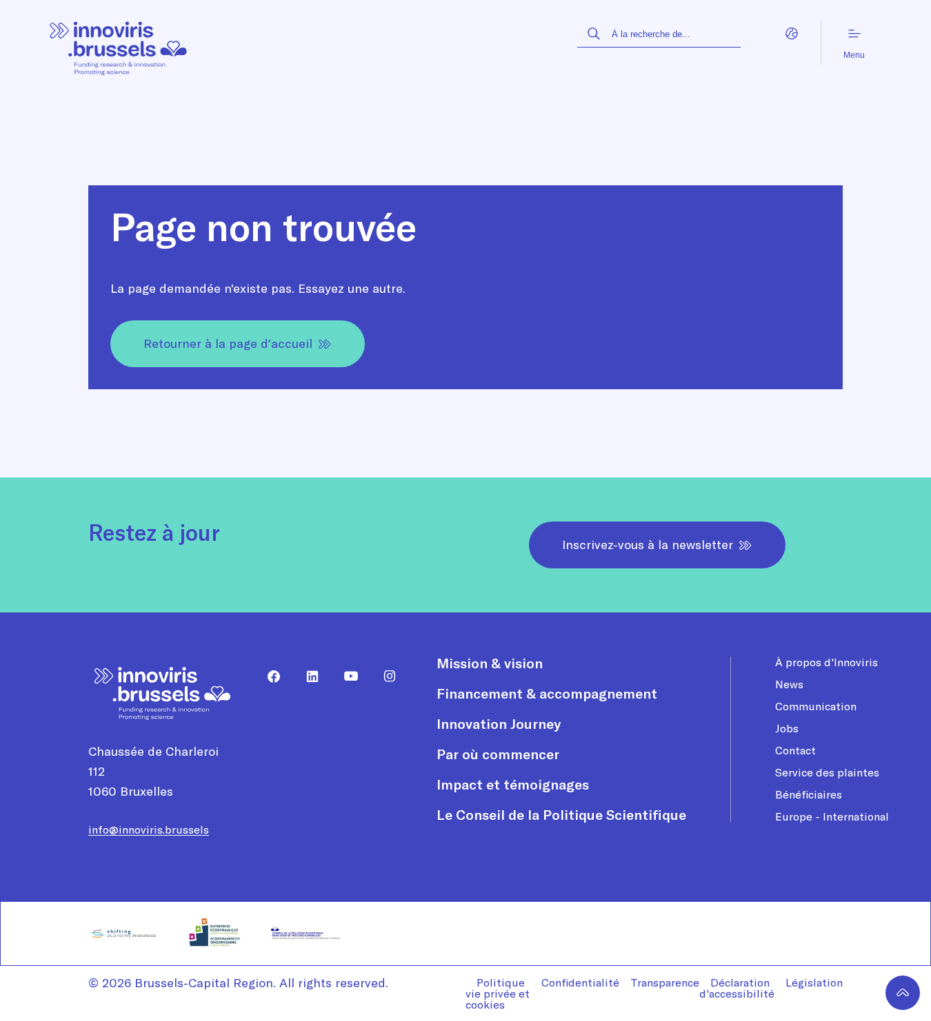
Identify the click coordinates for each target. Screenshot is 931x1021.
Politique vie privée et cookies (498, 993)
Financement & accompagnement (547, 693)
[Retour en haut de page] (902, 993)
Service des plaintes (827, 772)
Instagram (384, 677)
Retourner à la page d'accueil (227, 343)
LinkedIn (307, 677)
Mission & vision (490, 663)
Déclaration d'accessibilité (736, 988)
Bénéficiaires (808, 794)
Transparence (664, 982)
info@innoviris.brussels (148, 829)
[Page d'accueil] (119, 43)
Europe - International (832, 816)
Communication (816, 706)
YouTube (345, 677)
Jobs (787, 728)
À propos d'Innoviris (826, 662)
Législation (814, 982)
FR (792, 50)
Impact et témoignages (513, 784)
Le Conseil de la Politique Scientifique (561, 814)
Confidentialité (580, 982)
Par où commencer (498, 754)
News (789, 684)
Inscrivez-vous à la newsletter (647, 545)
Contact (795, 750)
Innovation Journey (499, 723)
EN (764, 50)
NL (819, 50)
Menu (854, 55)
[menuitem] (268, 677)
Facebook (268, 677)
